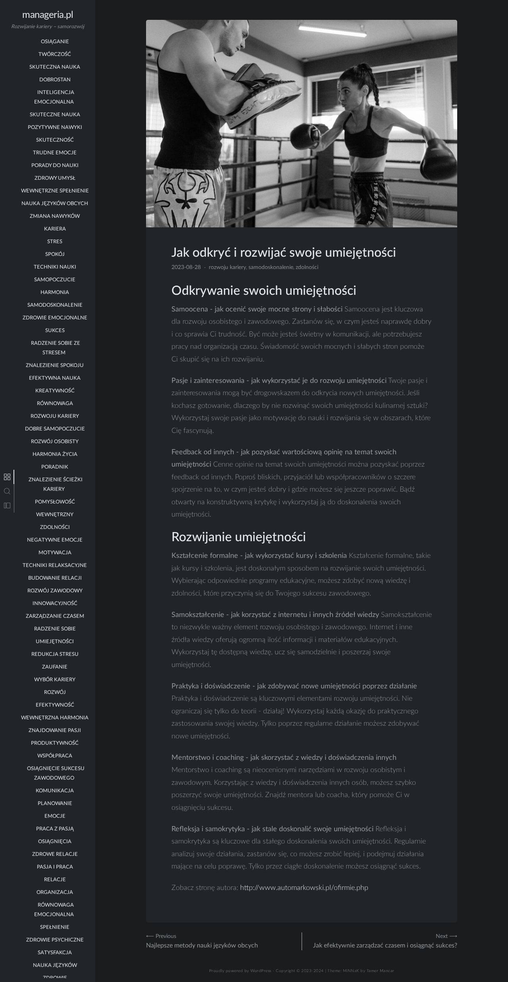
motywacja (54, 552)
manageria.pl (47, 15)
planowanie (55, 803)
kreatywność (55, 391)
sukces (55, 330)
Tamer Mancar (380, 971)
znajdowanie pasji (55, 730)
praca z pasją (55, 829)
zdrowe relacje (55, 854)
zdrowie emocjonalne (55, 318)
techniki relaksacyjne (55, 565)
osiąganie (55, 41)
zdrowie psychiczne (55, 940)
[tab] (7, 477)
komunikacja (55, 791)
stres (54, 241)
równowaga (55, 403)
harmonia (54, 292)
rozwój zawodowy (55, 591)
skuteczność (55, 140)
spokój (55, 254)
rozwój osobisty (55, 441)
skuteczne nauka (55, 114)
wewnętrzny (54, 514)
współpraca (54, 756)
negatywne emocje (55, 540)
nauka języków (55, 965)
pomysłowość (55, 502)
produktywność (55, 743)
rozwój (55, 692)
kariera (55, 229)
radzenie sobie (55, 629)
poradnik (54, 467)
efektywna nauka (55, 378)
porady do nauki (55, 165)
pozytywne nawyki (55, 127)
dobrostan (55, 80)
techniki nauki (55, 267)
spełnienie (54, 927)
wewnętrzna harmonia (55, 718)
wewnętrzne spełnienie (55, 191)
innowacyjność (55, 603)
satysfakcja (55, 952)
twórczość (54, 54)
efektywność (55, 705)
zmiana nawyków (55, 216)
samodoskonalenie (55, 305)
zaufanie (54, 667)
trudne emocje (55, 153)
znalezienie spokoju (55, 365)
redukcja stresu (55, 654)
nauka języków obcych (54, 203)
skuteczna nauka (54, 67)
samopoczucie (54, 279)
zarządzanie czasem (55, 616)
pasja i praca (55, 867)
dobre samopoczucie (55, 429)
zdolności (55, 527)
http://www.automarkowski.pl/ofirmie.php (304, 888)
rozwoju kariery (55, 416)
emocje (54, 816)
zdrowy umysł (55, 178)
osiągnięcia (54, 841)
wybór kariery (54, 679)
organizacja (55, 892)
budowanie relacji (55, 578)
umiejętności (55, 641)
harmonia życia (55, 454)
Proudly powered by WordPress (240, 971)
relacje (55, 879)
